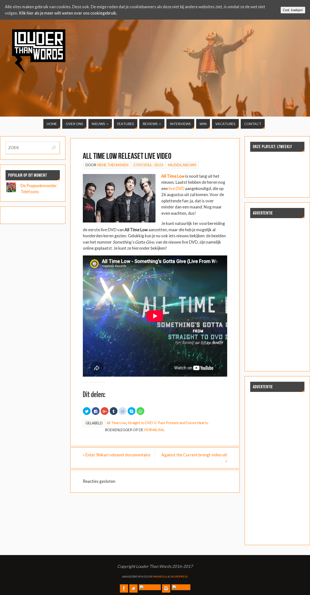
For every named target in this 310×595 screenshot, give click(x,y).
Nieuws (189, 165)
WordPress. (179, 576)
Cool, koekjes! (293, 10)
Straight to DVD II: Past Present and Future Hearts (168, 423)
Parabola (160, 576)
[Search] (53, 147)
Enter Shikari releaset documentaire (116, 454)
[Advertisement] (261, 63)
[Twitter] (133, 588)
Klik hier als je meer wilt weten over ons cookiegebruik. (68, 13)
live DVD (176, 188)
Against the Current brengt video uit (194, 458)
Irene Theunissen (112, 165)
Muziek (174, 165)
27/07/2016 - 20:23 (148, 165)
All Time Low (116, 423)
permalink (154, 430)
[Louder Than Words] (124, 588)
